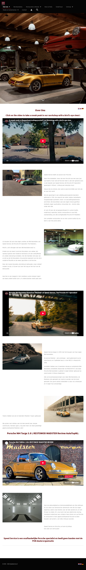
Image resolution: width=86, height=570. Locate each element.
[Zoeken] (37, 9)
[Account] (31, 9)
